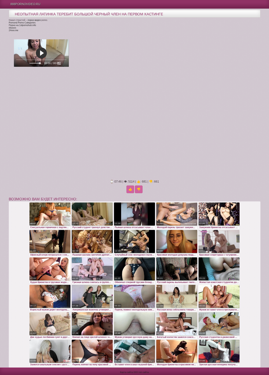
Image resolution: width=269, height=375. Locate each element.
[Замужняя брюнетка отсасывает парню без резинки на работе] (219, 214)
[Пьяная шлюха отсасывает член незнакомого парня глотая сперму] (134, 214)
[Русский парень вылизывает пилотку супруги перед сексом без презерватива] (176, 268)
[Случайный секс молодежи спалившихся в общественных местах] (134, 241)
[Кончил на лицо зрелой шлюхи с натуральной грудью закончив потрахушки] (92, 323)
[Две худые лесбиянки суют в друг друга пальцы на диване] (49, 323)
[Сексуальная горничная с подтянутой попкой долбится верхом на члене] (49, 214)
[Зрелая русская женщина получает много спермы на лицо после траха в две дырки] (219, 351)
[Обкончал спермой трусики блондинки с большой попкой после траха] (134, 268)
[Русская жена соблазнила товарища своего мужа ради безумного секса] (176, 296)
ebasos (12, 28)
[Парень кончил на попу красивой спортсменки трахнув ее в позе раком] (92, 351)
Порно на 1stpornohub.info (22, 25)
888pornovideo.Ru (25, 4)
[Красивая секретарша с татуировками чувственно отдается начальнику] (219, 241)
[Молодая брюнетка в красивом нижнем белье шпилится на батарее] (176, 351)
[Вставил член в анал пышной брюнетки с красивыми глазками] (134, 351)
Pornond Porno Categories (22, 22)
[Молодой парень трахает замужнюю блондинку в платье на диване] (176, 214)
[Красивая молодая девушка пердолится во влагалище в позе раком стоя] (176, 241)
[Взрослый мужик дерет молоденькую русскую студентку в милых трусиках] (49, 296)
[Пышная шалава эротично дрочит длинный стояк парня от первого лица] (92, 241)
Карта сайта (126, 372)
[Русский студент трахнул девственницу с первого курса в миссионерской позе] (92, 214)
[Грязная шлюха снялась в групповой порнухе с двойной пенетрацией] (92, 268)
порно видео (34, 20)
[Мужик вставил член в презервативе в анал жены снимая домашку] (219, 296)
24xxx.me (13, 30)
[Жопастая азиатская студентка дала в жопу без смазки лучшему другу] (219, 268)
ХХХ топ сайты (141, 372)
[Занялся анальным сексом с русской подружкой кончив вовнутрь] (49, 351)
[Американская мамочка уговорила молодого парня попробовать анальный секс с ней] (92, 296)
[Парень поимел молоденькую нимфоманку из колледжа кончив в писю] (134, 296)
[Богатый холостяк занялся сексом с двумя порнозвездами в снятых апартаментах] (176, 323)
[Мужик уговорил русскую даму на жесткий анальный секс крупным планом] (134, 323)
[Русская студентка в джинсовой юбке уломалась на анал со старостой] (219, 323)
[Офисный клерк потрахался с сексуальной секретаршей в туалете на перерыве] (49, 241)
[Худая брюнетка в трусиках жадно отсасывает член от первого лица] (49, 268)
